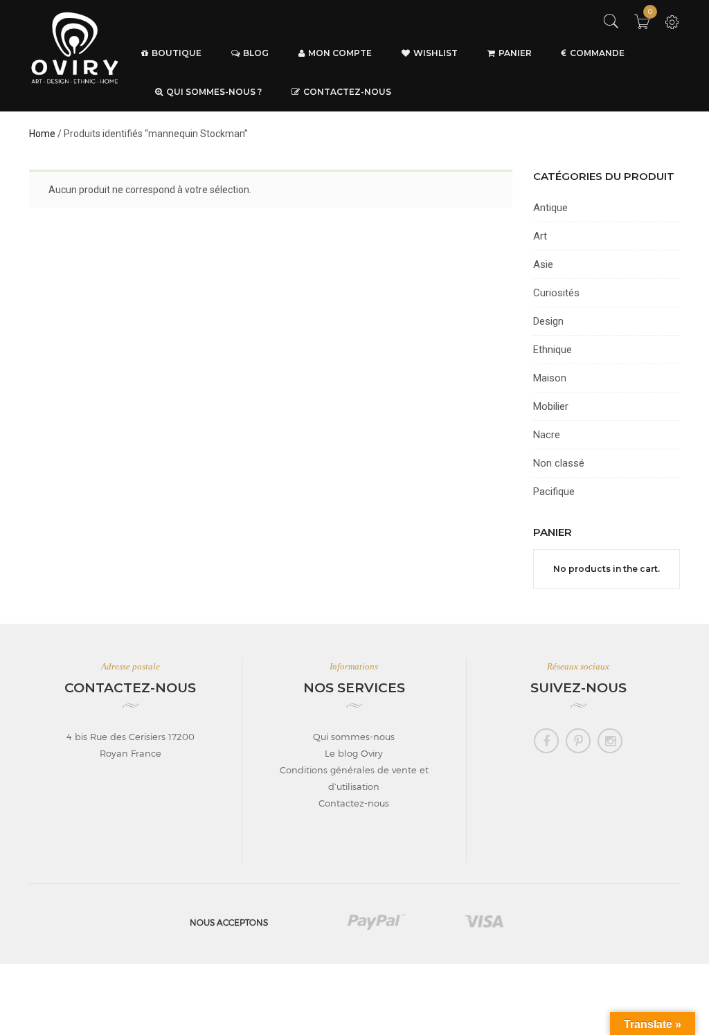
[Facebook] (546, 740)
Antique (550, 207)
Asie (543, 264)
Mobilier (550, 406)
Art (540, 236)
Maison (549, 378)
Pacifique (554, 491)
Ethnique (552, 349)
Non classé (558, 463)
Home (42, 133)
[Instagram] (610, 740)
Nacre (546, 435)
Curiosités (556, 293)
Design (548, 321)
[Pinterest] (578, 740)
